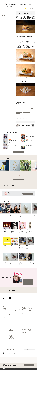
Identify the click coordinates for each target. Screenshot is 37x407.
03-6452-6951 (17, 103)
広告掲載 (8, 368)
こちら (15, 353)
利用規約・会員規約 (15, 368)
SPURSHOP (19, 368)
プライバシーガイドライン (12, 368)
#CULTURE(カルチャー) (18, 113)
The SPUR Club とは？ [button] (27, 193)
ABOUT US (6, 368)
